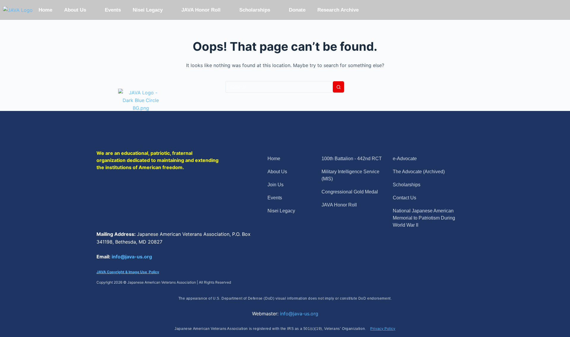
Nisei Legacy (148, 10)
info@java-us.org (132, 257)
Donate (297, 10)
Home (45, 10)
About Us (75, 10)
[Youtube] (184, 200)
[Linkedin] (159, 200)
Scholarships (254, 10)
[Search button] (338, 87)
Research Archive (338, 10)
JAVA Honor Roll (201, 10)
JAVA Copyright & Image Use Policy (127, 272)
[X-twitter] (133, 200)
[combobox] (279, 87)
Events (113, 10)
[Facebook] (108, 200)
